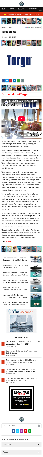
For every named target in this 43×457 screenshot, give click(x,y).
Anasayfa (4, 27)
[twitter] (7, 81)
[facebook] (3, 81)
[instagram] (21, 431)
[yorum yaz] (22, 81)
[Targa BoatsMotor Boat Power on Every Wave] (21, 3)
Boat (10, 27)
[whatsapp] (29, 431)
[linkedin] (10, 81)
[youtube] (25, 431)
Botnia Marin (6, 141)
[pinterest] (14, 81)
